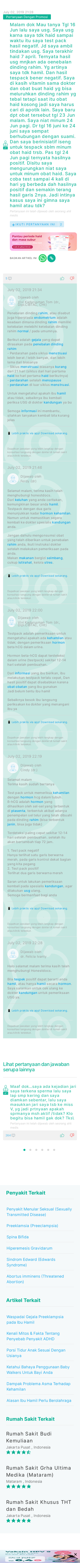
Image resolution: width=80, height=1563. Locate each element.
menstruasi (58, 353)
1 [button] (24, 1150)
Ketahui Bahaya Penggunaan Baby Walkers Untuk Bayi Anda (38, 1370)
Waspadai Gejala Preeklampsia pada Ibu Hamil (35, 1319)
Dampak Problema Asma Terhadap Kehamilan (39, 1386)
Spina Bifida (18, 1237)
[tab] (40, 655)
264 (9, 1135)
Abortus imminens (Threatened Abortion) (35, 1279)
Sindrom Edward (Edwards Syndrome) (31, 1262)
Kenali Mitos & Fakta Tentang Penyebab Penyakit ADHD (33, 1336)
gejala (36, 340)
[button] (40, 278)
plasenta (18, 811)
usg (27, 890)
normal (23, 331)
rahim (43, 313)
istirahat (25, 562)
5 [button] (48, 1150)
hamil (61, 393)
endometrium (45, 317)
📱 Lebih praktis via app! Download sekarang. (37, 433)
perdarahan (19, 380)
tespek (19, 979)
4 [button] (42, 1150)
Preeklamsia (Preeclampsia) (32, 1225)
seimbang (55, 558)
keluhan (21, 500)
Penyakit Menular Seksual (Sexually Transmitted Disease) (39, 1212)
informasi (29, 411)
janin (11, 824)
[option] (40, 1111)
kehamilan (62, 513)
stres (48, 562)
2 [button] (30, 1150)
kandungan (53, 402)
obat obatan (17, 687)
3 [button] (36, 1150)
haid (10, 376)
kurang (61, 367)
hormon (46, 513)
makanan (26, 558)
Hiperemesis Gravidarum (30, 1248)
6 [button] (54, 1150)
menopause (51, 380)
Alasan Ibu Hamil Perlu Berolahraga (39, 1400)
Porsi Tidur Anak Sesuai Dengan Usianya (36, 1353)
